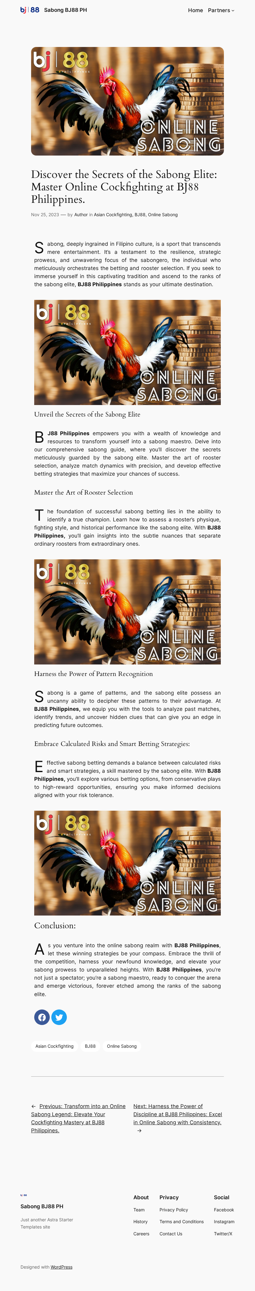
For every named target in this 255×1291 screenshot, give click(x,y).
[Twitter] (59, 1017)
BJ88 (140, 214)
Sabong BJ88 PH (65, 10)
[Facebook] (42, 1017)
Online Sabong (163, 214)
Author (81, 214)
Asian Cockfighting (113, 214)
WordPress (61, 1267)
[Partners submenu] (232, 10)
